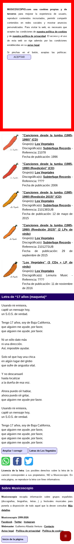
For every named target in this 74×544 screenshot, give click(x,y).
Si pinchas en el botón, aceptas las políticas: (37, 52)
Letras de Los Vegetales (42, 450)
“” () (47, 229)
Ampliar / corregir (12, 450)
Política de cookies (53, 531)
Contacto (49, 526)
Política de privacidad (28, 531)
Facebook (17, 461)
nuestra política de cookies (52, 31)
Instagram (29, 522)
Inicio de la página (13, 539)
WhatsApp (5, 461)
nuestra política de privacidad (29, 36)
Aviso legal (7, 531)
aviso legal (33, 45)
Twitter (28, 461)
